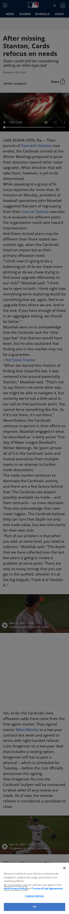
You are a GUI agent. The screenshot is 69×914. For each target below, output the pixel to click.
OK (34, 906)
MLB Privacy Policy (15, 888)
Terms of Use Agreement (47, 888)
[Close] (64, 868)
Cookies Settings (34, 896)
